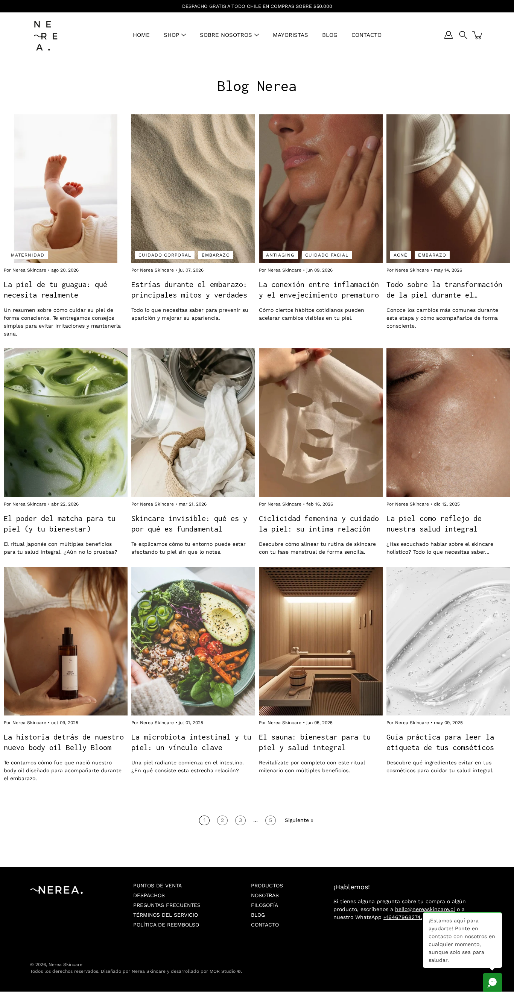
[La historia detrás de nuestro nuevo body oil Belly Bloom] (66, 641)
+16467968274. (402, 917)
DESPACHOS (149, 895)
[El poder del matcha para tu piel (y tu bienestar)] (66, 422)
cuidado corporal (164, 254)
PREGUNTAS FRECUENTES (167, 905)
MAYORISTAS (290, 35)
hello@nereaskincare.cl (425, 909)
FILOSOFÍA (264, 905)
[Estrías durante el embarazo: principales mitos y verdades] (193, 188)
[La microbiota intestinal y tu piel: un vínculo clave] (193, 641)
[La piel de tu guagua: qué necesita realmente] (66, 188)
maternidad (27, 254)
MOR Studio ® (225, 971)
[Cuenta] (449, 35)
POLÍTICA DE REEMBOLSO (166, 925)
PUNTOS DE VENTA (157, 885)
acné (401, 254)
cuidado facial (326, 254)
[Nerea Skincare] (45, 35)
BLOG (330, 35)
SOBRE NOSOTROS (226, 35)
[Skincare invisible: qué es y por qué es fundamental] (193, 422)
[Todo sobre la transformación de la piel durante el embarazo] (448, 188)
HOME (141, 35)
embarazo (216, 254)
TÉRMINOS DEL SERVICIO (165, 915)
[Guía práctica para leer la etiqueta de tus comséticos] (448, 641)
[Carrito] (478, 35)
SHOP (171, 35)
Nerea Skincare (65, 964)
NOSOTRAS (265, 895)
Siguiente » (299, 820)
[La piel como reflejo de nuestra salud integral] (448, 422)
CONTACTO (366, 35)
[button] (463, 35)
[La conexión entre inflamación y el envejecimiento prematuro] (321, 188)
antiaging (280, 254)
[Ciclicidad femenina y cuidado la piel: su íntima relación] (321, 422)
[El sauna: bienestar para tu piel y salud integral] (321, 641)
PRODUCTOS (267, 885)
